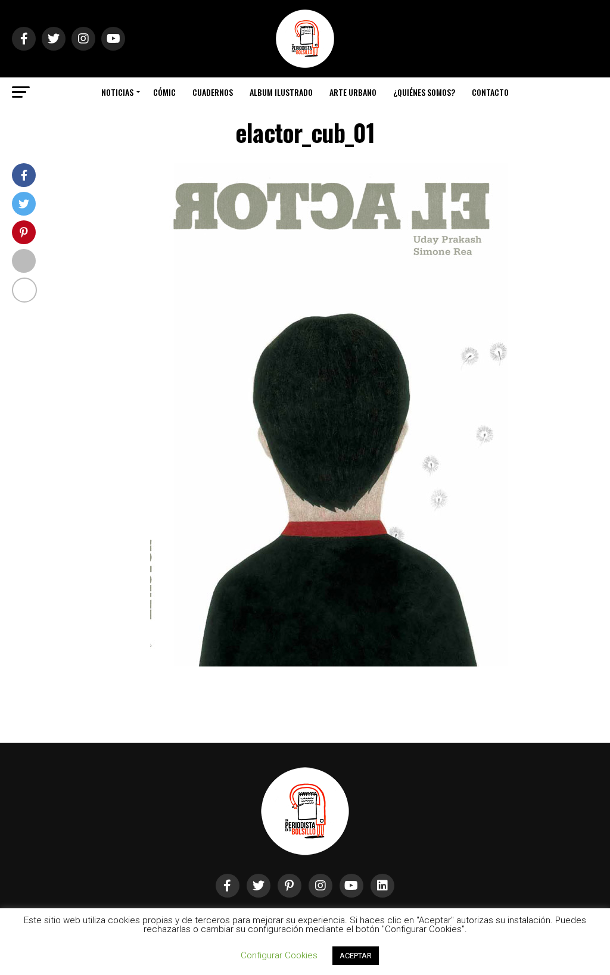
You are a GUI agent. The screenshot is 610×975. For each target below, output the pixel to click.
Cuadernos (212, 92)
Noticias (117, 92)
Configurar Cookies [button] (279, 955)
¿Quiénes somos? (424, 92)
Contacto (490, 92)
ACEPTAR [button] (356, 955)
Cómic (164, 92)
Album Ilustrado (281, 92)
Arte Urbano (352, 92)
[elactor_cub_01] (329, 663)
